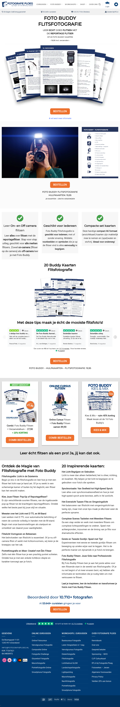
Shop (82, 4)
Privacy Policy (97, 677)
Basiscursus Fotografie (71, 640)
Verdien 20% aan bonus (101, 681)
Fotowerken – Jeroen (100, 667)
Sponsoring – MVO (100, 654)
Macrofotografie (38, 663)
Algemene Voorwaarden (101, 672)
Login (107, 6)
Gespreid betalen (99, 649)
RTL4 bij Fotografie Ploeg (102, 663)
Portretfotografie (68, 686)
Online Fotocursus (39, 640)
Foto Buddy (55, 4)
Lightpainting (67, 672)
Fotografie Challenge (40, 654)
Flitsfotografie (67, 658)
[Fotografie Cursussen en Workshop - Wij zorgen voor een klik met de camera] (17, 4)
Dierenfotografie (68, 654)
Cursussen (41, 4)
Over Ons (93, 4)
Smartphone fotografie (71, 690)
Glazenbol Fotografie (40, 658)
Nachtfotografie (68, 681)
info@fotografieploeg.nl (15, 648)
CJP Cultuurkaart (99, 658)
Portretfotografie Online (41, 667)
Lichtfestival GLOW (70, 663)
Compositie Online (39, 649)
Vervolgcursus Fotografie (42, 645)
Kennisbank (96, 640)
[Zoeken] (100, 4)
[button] (116, 4)
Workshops (70, 4)
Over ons (95, 645)
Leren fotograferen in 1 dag (73, 645)
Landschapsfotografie (71, 667)
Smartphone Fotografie (41, 672)
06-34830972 (7, 654)
